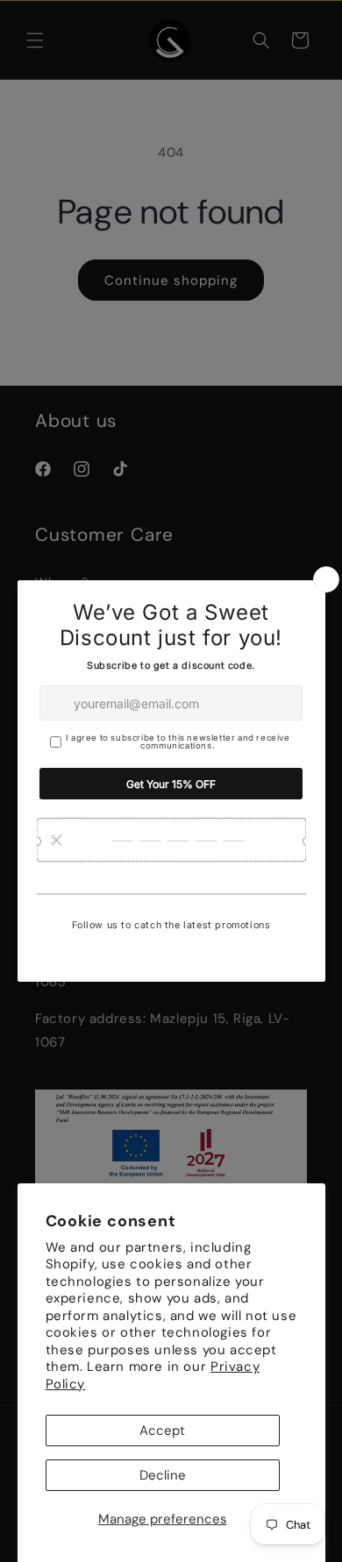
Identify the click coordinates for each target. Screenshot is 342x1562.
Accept (162, 1430)
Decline (162, 1475)
